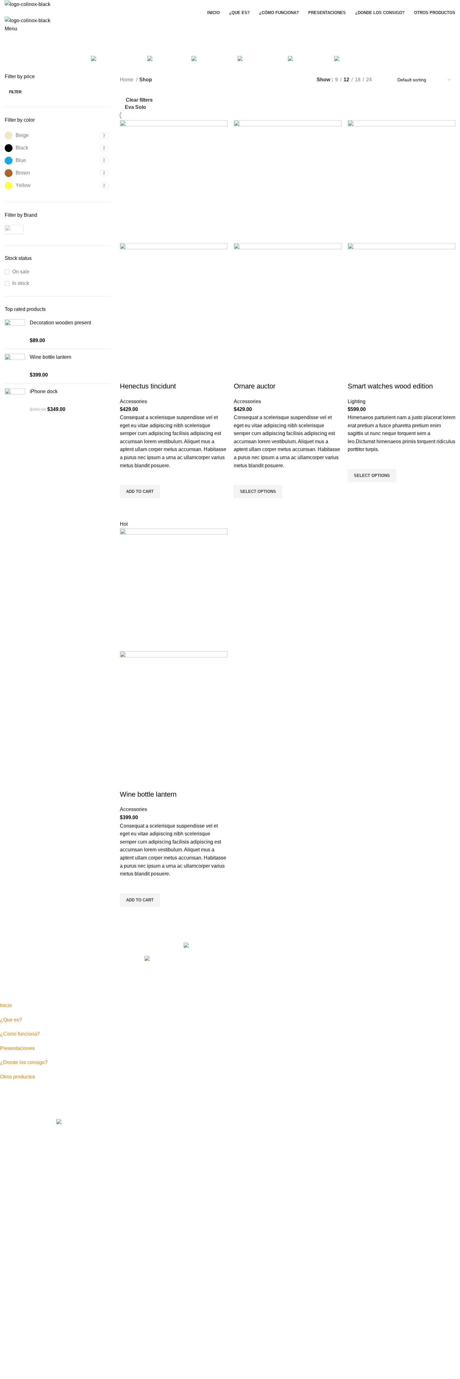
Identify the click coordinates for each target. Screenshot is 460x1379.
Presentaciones (17, 1048)
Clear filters (139, 100)
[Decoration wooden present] (15, 331)
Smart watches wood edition (390, 386)
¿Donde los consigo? (24, 1062)
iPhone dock (44, 391)
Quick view (127, 506)
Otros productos (17, 1076)
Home (127, 79)
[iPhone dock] (15, 400)
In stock (20, 283)
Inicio (6, 1005)
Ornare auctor (254, 386)
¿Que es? (11, 1019)
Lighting (356, 401)
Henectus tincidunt (148, 386)
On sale (20, 271)
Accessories (133, 401)
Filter (15, 92)
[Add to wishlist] (127, 477)
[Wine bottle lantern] (15, 366)
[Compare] (127, 374)
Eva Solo (135, 107)
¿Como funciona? (20, 1034)
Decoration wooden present (60, 322)
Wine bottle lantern (50, 357)
